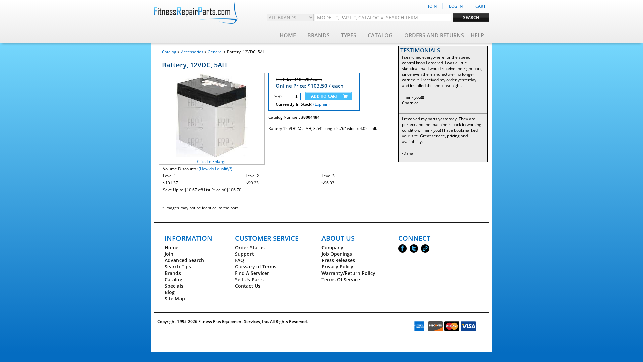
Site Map (175, 298)
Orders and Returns (434, 35)
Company (332, 247)
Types (348, 35)
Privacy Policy (337, 266)
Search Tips (178, 266)
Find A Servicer (252, 273)
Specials (174, 286)
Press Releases (338, 260)
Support (244, 254)
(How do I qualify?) (215, 169)
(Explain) (321, 104)
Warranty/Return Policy (348, 273)
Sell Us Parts (249, 279)
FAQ (239, 260)
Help (477, 35)
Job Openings (337, 254)
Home (288, 35)
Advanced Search (184, 260)
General (215, 52)
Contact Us (247, 286)
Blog (170, 292)
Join (169, 254)
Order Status (250, 247)
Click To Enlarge (212, 161)
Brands (318, 35)
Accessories (192, 52)
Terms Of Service (341, 279)
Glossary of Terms (255, 266)
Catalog (380, 35)
